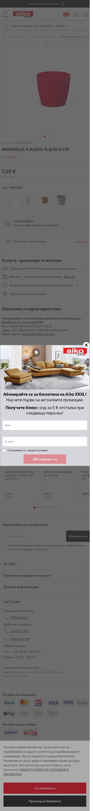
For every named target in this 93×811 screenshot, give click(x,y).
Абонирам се (45, 459)
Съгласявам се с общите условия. (28, 450)
